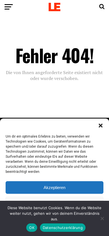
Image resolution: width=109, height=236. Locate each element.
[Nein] (102, 218)
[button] (100, 125)
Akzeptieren (54, 187)
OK (31, 227)
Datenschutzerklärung (63, 227)
